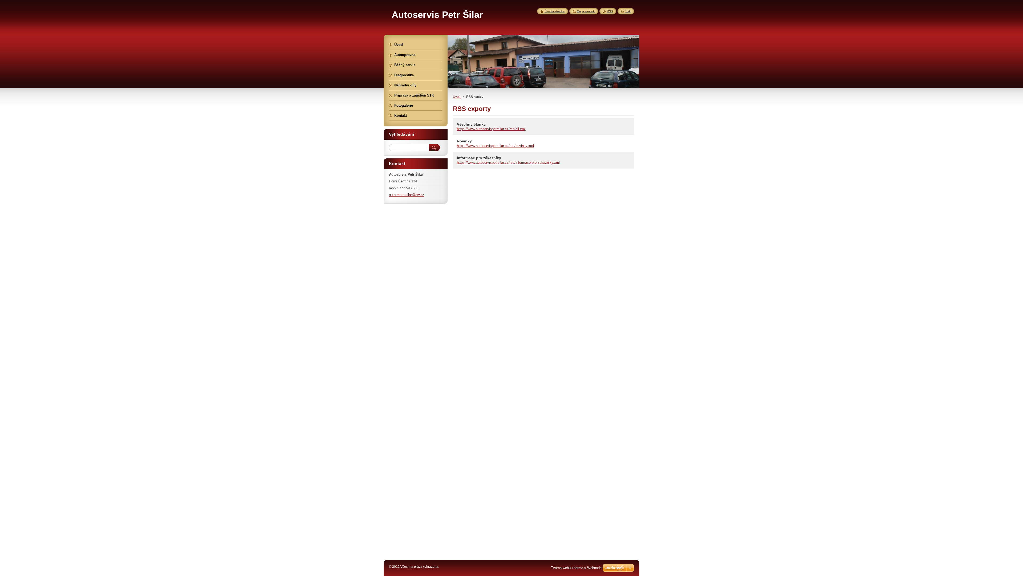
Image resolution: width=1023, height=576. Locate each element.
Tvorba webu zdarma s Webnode (576, 568)
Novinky (464, 141)
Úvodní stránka (555, 11)
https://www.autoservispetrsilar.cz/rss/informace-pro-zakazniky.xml (508, 163)
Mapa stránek (586, 11)
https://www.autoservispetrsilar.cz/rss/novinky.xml (495, 146)
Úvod (457, 96)
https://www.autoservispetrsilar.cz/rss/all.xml (491, 129)
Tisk (628, 11)
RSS (610, 11)
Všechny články (471, 124)
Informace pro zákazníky (479, 158)
